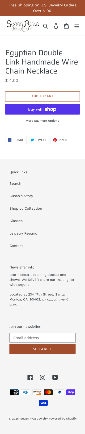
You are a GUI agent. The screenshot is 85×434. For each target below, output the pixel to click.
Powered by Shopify (62, 418)
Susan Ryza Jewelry (34, 418)
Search (15, 183)
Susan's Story (21, 196)
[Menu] (77, 26)
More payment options (42, 120)
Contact (16, 246)
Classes (16, 221)
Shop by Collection (25, 208)
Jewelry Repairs (23, 233)
